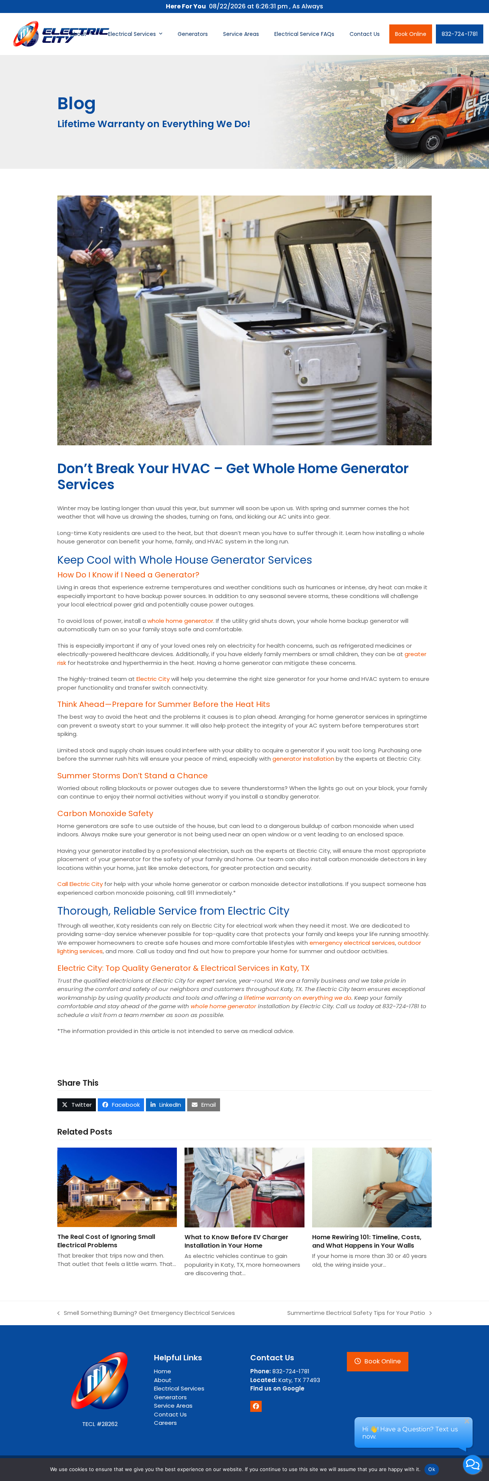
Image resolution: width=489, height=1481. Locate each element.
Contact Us (170, 1414)
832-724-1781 (279, 1371)
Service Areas (173, 1406)
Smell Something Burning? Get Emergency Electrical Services (146, 1313)
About (163, 1380)
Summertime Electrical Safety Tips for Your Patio (356, 1313)
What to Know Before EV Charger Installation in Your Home (236, 1241)
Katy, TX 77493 (285, 1380)
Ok (431, 1469)
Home (162, 1371)
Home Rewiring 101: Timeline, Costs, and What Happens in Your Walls (366, 1241)
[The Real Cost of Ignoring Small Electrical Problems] (117, 1187)
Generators (170, 1397)
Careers (165, 1423)
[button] (76, 1104)
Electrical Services (179, 1388)
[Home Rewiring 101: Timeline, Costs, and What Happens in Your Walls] (372, 1187)
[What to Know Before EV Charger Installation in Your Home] (244, 1187)
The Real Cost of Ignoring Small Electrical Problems (106, 1241)
